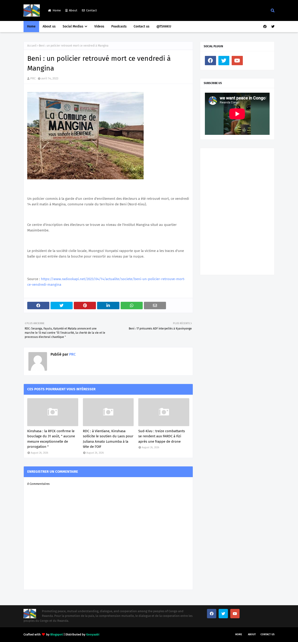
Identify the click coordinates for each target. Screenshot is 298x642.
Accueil (32, 45)
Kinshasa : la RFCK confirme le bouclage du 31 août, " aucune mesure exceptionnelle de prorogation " (51, 439)
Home (57, 10)
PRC (33, 78)
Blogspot (56, 634)
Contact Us (267, 634)
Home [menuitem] (31, 26)
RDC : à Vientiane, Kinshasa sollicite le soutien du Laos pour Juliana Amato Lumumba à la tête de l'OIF (108, 439)
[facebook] (265, 26)
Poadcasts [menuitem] (119, 26)
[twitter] (272, 26)
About (73, 10)
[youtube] (237, 60)
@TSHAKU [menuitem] (163, 26)
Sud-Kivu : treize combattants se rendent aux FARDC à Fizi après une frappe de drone (161, 436)
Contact (91, 10)
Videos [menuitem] (99, 26)
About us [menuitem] (49, 26)
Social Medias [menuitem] (73, 26)
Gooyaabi (92, 634)
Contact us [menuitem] (141, 26)
